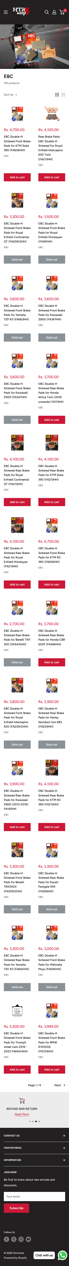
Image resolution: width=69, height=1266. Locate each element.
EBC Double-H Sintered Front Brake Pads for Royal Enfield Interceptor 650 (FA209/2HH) (17, 717)
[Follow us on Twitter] (13, 1239)
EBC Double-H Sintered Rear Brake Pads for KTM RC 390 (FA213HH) (51, 797)
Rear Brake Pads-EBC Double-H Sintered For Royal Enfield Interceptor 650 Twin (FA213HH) (50, 148)
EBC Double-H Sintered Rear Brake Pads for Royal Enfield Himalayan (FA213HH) (17, 557)
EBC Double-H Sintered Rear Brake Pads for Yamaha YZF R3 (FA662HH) (17, 962)
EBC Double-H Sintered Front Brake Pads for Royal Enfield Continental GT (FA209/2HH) (17, 232)
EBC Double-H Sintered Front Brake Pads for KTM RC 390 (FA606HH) (51, 555)
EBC (6, 155)
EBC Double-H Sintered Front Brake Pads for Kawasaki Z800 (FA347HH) (51, 312)
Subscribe (16, 1208)
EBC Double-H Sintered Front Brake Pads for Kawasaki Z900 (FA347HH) (17, 390)
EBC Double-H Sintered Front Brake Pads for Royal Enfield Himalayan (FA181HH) (51, 232)
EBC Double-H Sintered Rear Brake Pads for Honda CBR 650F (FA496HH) (51, 637)
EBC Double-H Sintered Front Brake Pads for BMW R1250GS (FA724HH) (51, 1042)
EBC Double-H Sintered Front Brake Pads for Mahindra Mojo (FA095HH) (51, 962)
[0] (62, 12)
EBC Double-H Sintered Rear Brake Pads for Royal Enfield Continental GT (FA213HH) (17, 475)
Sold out (17, 259)
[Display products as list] (63, 94)
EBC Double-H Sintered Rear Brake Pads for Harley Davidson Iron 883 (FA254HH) (51, 717)
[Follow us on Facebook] (6, 1239)
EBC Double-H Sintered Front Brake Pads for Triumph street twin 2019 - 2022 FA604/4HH (17, 1042)
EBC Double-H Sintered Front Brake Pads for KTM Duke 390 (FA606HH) (17, 143)
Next (57, 1085)
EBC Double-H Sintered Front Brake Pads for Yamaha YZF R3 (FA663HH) (17, 312)
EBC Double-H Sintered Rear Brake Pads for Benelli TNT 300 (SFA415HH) (17, 637)
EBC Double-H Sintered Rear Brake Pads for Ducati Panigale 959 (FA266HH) (51, 882)
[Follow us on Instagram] (21, 1239)
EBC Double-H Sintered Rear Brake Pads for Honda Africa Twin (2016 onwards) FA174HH (51, 393)
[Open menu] (6, 12)
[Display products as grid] (57, 94)
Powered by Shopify (15, 1257)
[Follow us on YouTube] (28, 1239)
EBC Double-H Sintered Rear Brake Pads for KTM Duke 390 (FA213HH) (51, 472)
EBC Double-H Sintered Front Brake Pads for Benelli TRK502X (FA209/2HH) (17, 882)
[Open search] (47, 12)
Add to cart (17, 177)
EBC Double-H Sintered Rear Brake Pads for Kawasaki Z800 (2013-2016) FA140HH (17, 800)
